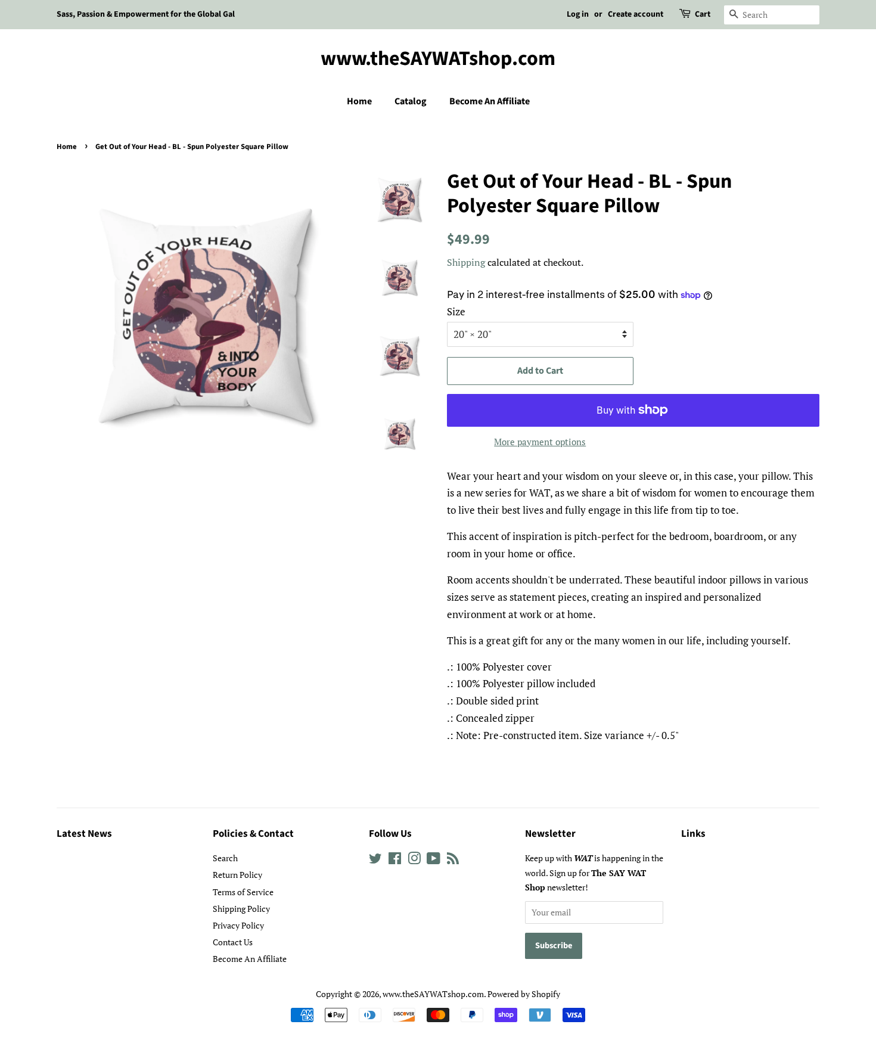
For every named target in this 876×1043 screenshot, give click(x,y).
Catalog (410, 101)
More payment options (540, 442)
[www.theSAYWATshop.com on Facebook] (395, 860)
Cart (702, 14)
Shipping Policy (241, 908)
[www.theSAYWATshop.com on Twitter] (375, 860)
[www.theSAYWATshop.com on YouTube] (433, 860)
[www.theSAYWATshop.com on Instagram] (414, 860)
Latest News (84, 834)
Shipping (466, 262)
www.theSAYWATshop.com (438, 59)
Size (456, 311)
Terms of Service (243, 892)
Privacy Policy (238, 925)
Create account (635, 14)
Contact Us (233, 942)
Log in (578, 14)
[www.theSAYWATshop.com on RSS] (452, 860)
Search (225, 858)
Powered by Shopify (523, 993)
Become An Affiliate (489, 101)
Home (359, 101)
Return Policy (237, 874)
